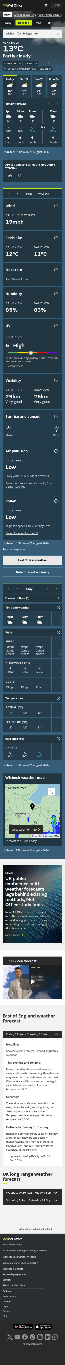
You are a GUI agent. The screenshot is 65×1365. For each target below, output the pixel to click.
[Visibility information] (56, 380)
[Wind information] (58, 633)
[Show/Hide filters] (58, 598)
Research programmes (15, 1274)
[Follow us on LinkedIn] (47, 1336)
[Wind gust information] (56, 206)
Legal (5, 1306)
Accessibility (9, 1296)
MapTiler (37, 836)
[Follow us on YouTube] (17, 1336)
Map (38, 23)
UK (50, 23)
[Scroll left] (49, 103)
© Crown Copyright (32, 1344)
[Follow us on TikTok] (32, 1336)
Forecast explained (14, 549)
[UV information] (56, 326)
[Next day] (17, 193)
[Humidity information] (56, 294)
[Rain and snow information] (58, 739)
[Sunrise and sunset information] (56, 416)
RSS (5, 1316)
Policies (7, 1291)
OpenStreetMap (52, 836)
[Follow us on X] (10, 1336)
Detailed (23, 23)
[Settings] (46, 5)
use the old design (49, 14)
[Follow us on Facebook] (25, 1336)
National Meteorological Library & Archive (25, 1250)
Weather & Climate (13, 1268)
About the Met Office (14, 1285)
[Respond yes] (10, 175)
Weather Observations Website (19, 1256)
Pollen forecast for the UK (22, 533)
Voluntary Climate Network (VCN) (20, 1263)
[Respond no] (19, 175)
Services (7, 1279)
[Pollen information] (56, 501)
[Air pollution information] (56, 451)
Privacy (6, 1311)
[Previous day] (8, 193)
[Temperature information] (58, 698)
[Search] (57, 34)
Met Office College (12, 1244)
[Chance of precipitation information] (56, 270)
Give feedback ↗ (24, 14)
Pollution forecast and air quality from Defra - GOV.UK (29, 484)
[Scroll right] (57, 103)
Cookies (7, 1301)
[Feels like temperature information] (56, 238)
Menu (57, 5)
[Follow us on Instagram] (40, 1336)
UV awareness (14, 366)
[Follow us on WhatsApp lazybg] (55, 1336)
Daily (8, 23)
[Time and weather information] (58, 608)
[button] (32, 807)
